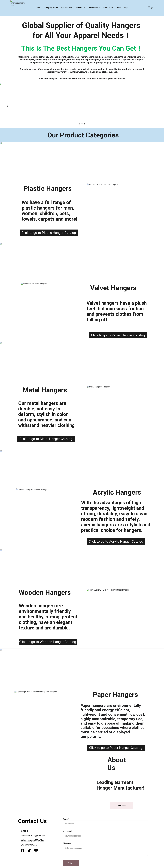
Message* (67, 843)
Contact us (108, 8)
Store (118, 8)
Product (78, 8)
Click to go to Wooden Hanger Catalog (47, 642)
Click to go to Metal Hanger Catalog (45, 439)
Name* (66, 819)
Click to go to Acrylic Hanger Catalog (116, 541)
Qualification (66, 8)
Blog (126, 8)
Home (39, 8)
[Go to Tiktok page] (30, 850)
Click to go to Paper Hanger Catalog (115, 748)
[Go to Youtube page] (36, 850)
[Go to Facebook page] (24, 850)
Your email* (67, 831)
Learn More (121, 805)
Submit (71, 863)
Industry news (94, 8)
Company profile (51, 8)
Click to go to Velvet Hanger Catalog (118, 335)
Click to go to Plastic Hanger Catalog (48, 233)
